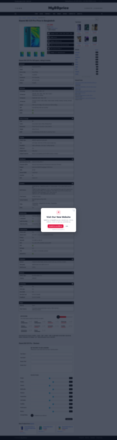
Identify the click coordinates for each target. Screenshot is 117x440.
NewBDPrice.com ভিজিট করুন (55, 226)
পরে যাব (67, 226)
